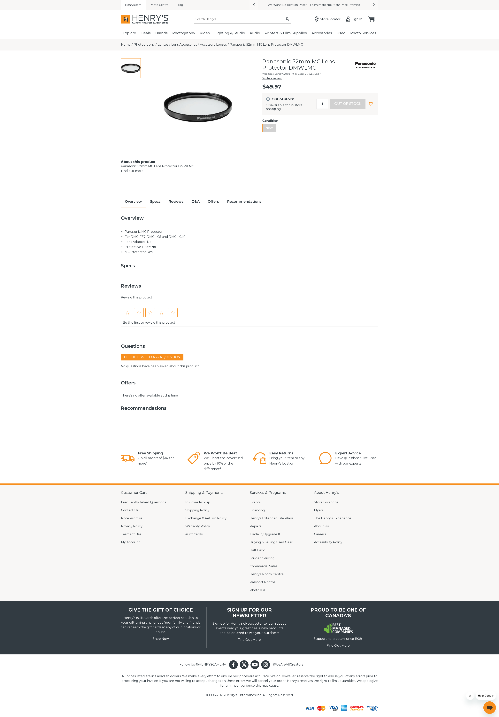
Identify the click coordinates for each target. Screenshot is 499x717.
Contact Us (129, 510)
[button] (254, 5)
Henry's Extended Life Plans (271, 518)
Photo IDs (257, 590)
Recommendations (244, 201)
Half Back (257, 550)
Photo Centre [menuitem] (159, 5)
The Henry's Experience (332, 518)
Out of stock (347, 104)
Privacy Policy (131, 526)
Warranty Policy (197, 526)
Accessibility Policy (328, 542)
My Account (130, 542)
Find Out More (249, 640)
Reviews (176, 201)
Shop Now (161, 639)
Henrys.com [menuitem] (133, 5)
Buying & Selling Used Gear (271, 542)
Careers (320, 534)
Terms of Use (131, 534)
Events (255, 502)
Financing (257, 510)
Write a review (272, 78)
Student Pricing (262, 558)
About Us (321, 526)
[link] (128, 458)
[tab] (131, 68)
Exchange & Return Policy (205, 518)
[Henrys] (145, 19)
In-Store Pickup (197, 502)
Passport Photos (262, 582)
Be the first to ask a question (152, 357)
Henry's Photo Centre (267, 574)
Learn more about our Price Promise (335, 5)
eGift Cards (194, 534)
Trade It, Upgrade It (265, 534)
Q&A (196, 201)
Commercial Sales (263, 566)
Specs (155, 201)
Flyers (318, 510)
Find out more (132, 171)
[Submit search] (287, 19)
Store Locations (326, 502)
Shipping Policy (197, 510)
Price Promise (131, 518)
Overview (133, 201)
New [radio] (269, 128)
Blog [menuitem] (180, 5)
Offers (213, 201)
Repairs (255, 526)
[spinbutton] (322, 104)
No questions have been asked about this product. (160, 366)
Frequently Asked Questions (143, 502)
